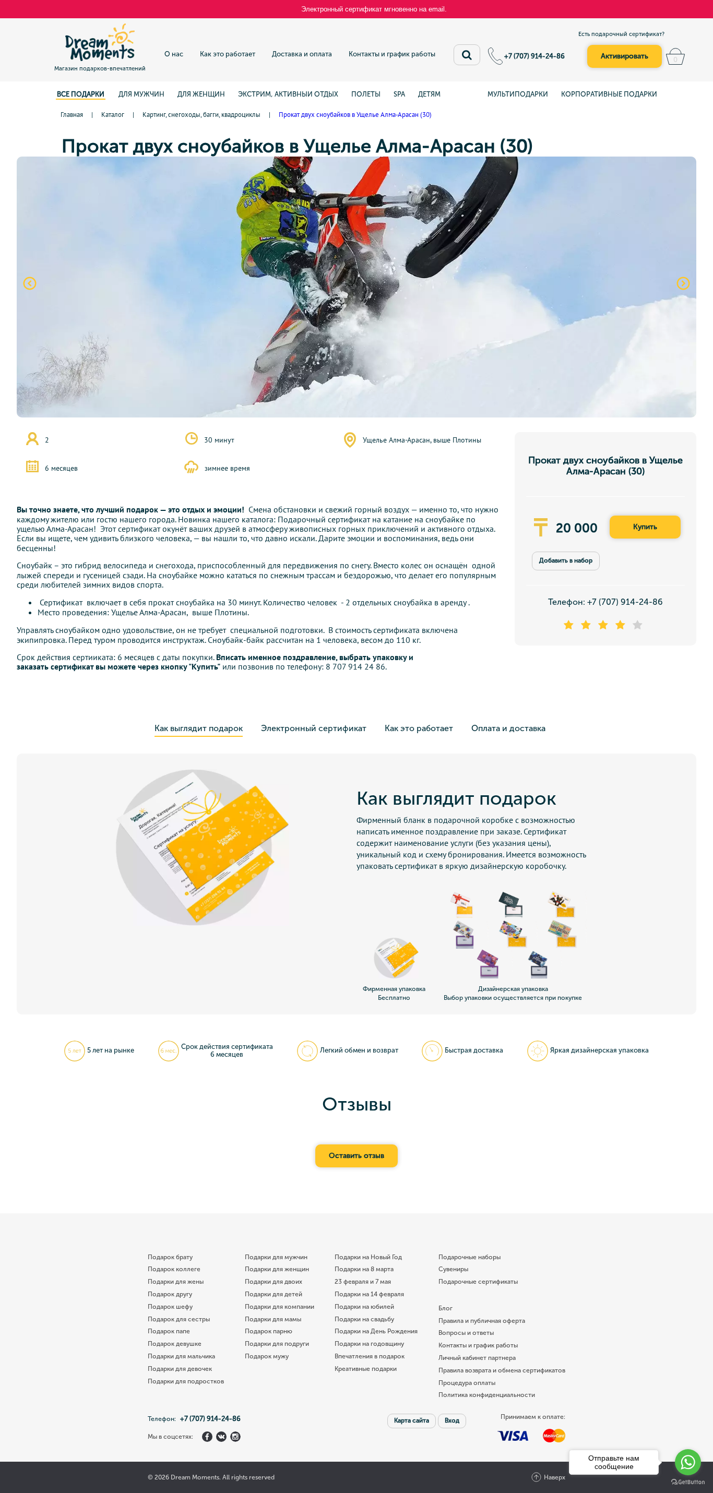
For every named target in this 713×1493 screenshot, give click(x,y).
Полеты (366, 94)
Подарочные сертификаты (478, 1282)
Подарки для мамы (273, 1319)
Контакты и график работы (392, 54)
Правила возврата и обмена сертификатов (501, 1370)
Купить (645, 526)
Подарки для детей (273, 1294)
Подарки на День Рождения (376, 1331)
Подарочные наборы (469, 1257)
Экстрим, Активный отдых (288, 94)
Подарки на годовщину (369, 1344)
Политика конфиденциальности (486, 1395)
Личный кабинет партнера (477, 1358)
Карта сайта (411, 1420)
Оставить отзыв (356, 1155)
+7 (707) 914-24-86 (534, 56)
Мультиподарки (518, 94)
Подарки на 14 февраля (369, 1294)
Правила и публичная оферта (481, 1321)
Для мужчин (141, 94)
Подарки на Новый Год (368, 1257)
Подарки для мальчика (181, 1356)
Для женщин (201, 94)
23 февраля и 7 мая (363, 1282)
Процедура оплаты (466, 1383)
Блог (445, 1308)
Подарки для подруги (277, 1344)
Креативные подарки (366, 1369)
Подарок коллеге (174, 1269)
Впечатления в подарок (370, 1356)
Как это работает (227, 54)
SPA (399, 94)
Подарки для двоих (273, 1282)
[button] (30, 283)
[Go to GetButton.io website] (688, 1482)
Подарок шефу (170, 1307)
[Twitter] (235, 1436)
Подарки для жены (176, 1282)
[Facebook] (207, 1436)
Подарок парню (268, 1331)
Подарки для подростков (186, 1381)
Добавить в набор (565, 560)
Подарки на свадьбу (364, 1319)
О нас (173, 54)
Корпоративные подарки (609, 94)
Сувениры (453, 1269)
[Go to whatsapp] (688, 1462)
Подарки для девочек (180, 1369)
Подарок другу (170, 1294)
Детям (429, 94)
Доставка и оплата (302, 54)
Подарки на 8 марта (364, 1269)
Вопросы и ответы (466, 1333)
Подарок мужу (267, 1356)
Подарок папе (169, 1331)
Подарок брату (170, 1257)
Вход (452, 1420)
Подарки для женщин (277, 1269)
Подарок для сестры (179, 1319)
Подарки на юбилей (364, 1307)
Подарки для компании (279, 1307)
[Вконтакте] (221, 1436)
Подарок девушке (174, 1344)
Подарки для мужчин (276, 1257)
